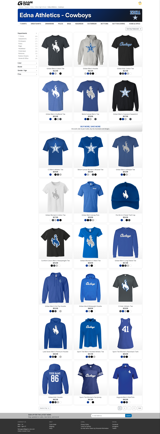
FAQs (50, 428)
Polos (60, 24)
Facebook (115, 424)
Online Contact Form (24, 431)
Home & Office (134, 24)
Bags (69, 24)
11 (134, 408)
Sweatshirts (36, 24)
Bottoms (104, 24)
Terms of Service (86, 426)
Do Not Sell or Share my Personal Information (95, 428)
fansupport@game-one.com (26, 429)
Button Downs (118, 24)
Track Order (52, 424)
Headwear (79, 24)
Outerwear (91, 24)
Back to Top (44, 408)
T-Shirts (23, 24)
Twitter (114, 428)
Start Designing (55, 63)
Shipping (51, 426)
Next (139, 408)
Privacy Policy (85, 424)
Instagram (115, 426)
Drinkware (49, 24)
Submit (128, 415)
